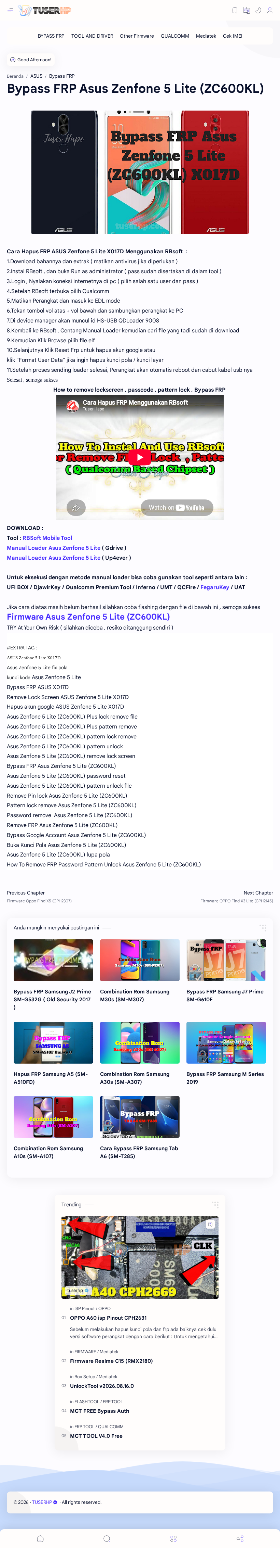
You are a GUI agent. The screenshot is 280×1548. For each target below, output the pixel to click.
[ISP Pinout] (85, 1308)
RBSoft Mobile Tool (47, 538)
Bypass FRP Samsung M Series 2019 (225, 1078)
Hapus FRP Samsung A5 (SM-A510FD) (51, 1078)
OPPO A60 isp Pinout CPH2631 (108, 1318)
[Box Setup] (86, 1376)
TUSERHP (42, 1502)
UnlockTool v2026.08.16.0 (102, 1386)
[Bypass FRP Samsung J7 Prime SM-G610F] (226, 960)
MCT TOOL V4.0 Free (96, 1436)
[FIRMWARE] (86, 1351)
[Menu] (173, 1539)
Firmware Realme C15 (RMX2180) (111, 1361)
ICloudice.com (139, 1502)
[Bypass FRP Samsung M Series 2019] (226, 1043)
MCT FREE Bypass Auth (99, 1411)
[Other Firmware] (137, 36)
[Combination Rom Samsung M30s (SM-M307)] (140, 960)
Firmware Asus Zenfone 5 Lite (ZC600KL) (88, 617)
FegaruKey (214, 587)
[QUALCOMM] (175, 36)
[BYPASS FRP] (51, 36)
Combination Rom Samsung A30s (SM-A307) (134, 1078)
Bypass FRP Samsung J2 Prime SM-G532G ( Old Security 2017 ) (52, 999)
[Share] (240, 1539)
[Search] (106, 1539)
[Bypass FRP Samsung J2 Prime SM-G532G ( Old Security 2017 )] (53, 960)
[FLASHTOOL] (88, 1401)
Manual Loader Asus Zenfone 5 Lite (53, 548)
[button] (258, 10)
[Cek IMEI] (232, 36)
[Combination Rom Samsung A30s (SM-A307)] (140, 1043)
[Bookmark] (235, 10)
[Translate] (246, 10)
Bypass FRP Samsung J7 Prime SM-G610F (225, 995)
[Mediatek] (206, 36)
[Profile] (270, 10)
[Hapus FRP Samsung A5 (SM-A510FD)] (53, 1043)
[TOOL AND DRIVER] (92, 36)
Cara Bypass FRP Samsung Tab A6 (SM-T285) (139, 1152)
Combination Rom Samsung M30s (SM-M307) (134, 995)
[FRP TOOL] (113, 1401)
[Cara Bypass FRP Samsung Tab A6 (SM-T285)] (140, 1117)
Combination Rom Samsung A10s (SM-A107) (48, 1152)
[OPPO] (104, 1308)
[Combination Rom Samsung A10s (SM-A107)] (53, 1117)
